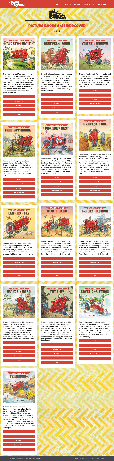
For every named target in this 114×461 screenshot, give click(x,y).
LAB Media (38, 458)
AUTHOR (67, 4)
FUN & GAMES (88, 4)
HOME (58, 4)
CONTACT (102, 4)
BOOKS (77, 4)
